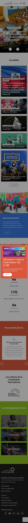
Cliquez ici (7, 274)
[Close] (26, 246)
